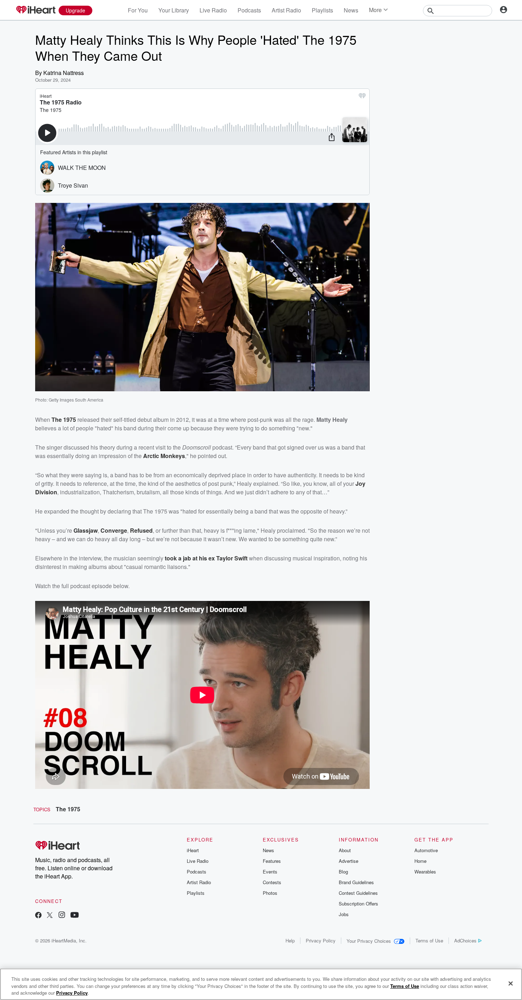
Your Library (173, 10)
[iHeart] (35, 10)
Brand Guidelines (356, 882)
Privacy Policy (321, 940)
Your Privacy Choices (369, 940)
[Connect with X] (50, 916)
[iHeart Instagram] (62, 916)
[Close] (510, 983)
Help (290, 940)
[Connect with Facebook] (38, 916)
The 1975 (68, 809)
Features (272, 860)
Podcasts (249, 10)
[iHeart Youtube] (74, 916)
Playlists (322, 10)
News (351, 10)
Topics (41, 809)
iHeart (193, 850)
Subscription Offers (358, 903)
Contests (272, 882)
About (345, 850)
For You (138, 10)
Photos (270, 892)
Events (270, 871)
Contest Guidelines (358, 892)
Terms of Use (429, 940)
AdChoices (465, 940)
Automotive (426, 850)
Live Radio (213, 10)
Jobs (344, 914)
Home (420, 860)
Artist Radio (286, 10)
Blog (343, 871)
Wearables (425, 871)
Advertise (348, 860)
